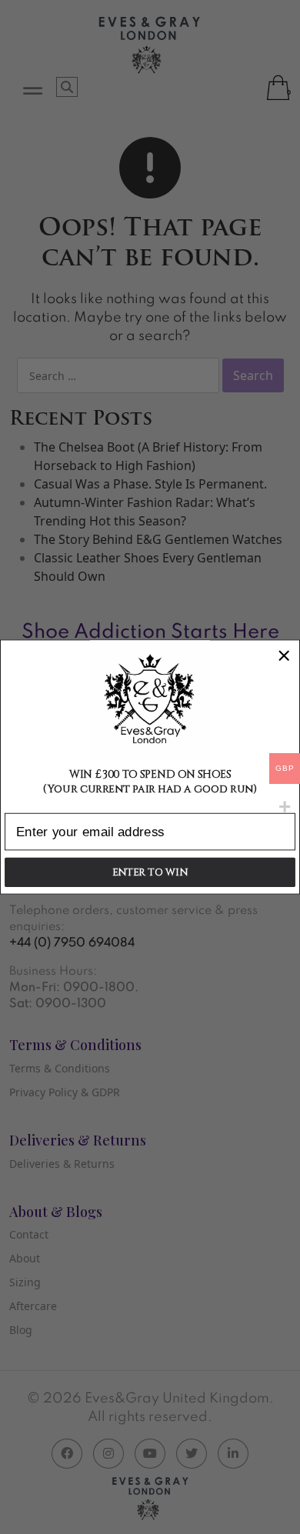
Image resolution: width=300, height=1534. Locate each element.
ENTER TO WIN (150, 872)
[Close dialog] (284, 655)
